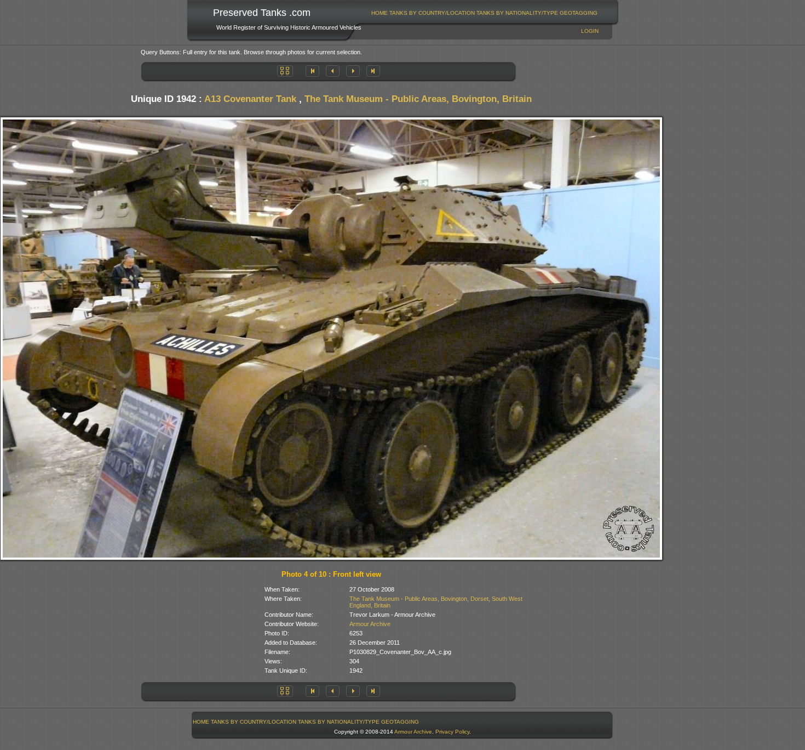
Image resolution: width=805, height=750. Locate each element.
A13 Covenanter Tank (250, 99)
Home (379, 13)
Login (590, 31)
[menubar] (485, 13)
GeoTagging (578, 13)
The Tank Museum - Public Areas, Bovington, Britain (418, 99)
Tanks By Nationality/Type (517, 13)
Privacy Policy (452, 732)
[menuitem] (380, 13)
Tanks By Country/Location (432, 13)
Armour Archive (369, 624)
